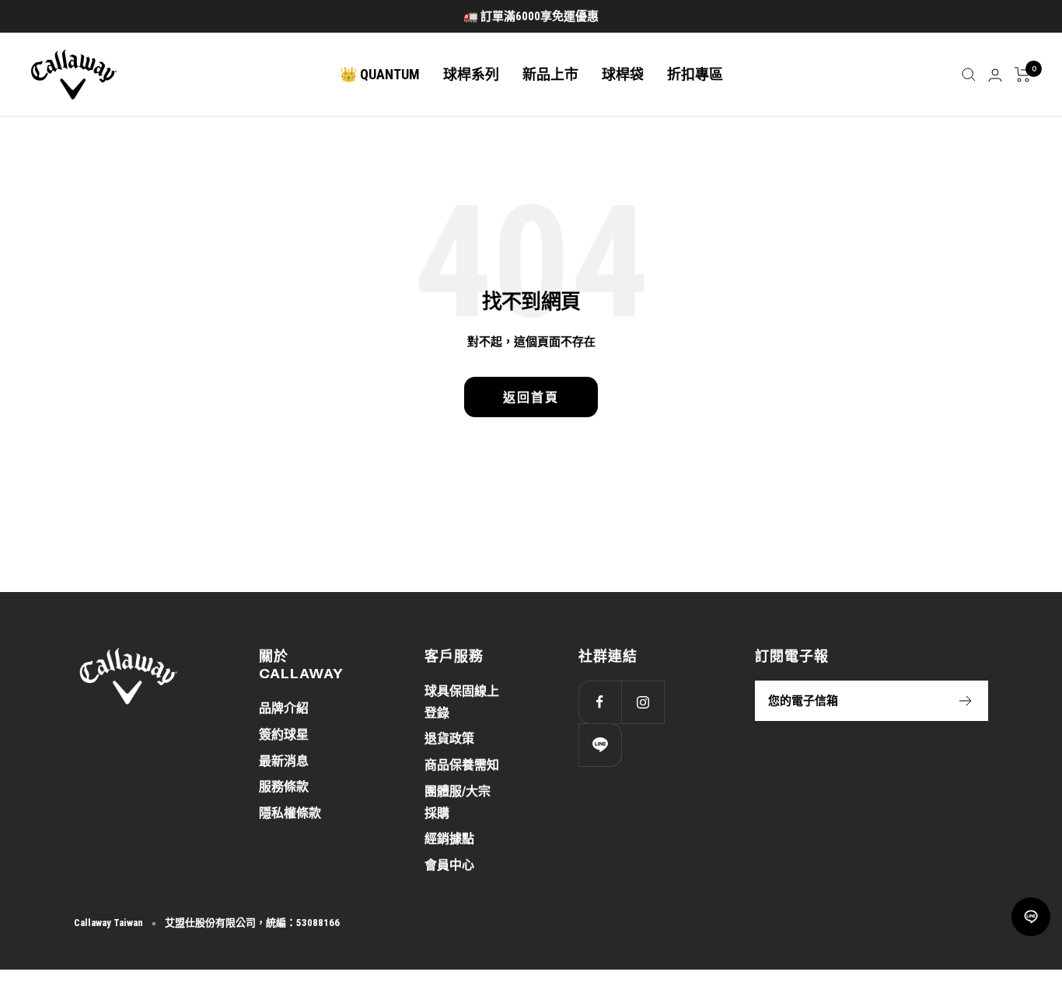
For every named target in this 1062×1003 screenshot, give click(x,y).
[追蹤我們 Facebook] (599, 702)
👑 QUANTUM (380, 74)
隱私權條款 (290, 813)
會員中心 (449, 865)
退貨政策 (449, 738)
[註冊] (966, 700)
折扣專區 (695, 74)
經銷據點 (449, 838)
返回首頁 (531, 397)
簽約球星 (284, 734)
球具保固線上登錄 (461, 702)
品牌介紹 (284, 708)
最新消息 (284, 761)
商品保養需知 (461, 764)
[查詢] (969, 75)
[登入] (995, 75)
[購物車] (1023, 74)
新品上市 (550, 74)
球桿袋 (623, 74)
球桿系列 (471, 74)
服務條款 (284, 786)
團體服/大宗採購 (457, 802)
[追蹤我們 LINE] (599, 744)
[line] (1030, 916)
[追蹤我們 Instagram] (642, 702)
